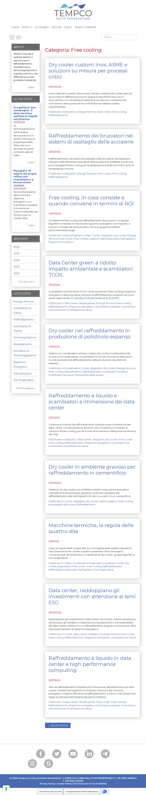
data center (71, 303)
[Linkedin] (89, 753)
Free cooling (119, 111)
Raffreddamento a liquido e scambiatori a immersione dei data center (92, 402)
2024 (16, 260)
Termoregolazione (24, 337)
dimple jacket (87, 303)
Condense (109, 563)
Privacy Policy (47, 783)
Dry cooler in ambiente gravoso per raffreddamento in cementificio (92, 470)
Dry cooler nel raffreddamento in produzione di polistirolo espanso (90, 334)
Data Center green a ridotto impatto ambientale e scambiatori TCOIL (91, 269)
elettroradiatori (108, 501)
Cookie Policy (64, 783)
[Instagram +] (32, 763)
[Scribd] (48, 763)
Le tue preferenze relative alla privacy (81, 791)
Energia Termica (86, 111)
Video (68, 27)
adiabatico (70, 439)
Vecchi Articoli (58, 725)
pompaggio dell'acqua (62, 504)
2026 (16, 246)
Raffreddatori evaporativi (63, 569)
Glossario (42, 27)
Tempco (27, 27)
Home (15, 27)
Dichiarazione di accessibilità (90, 783)
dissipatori (70, 111)
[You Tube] (73, 753)
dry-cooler (120, 235)
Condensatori (72, 368)
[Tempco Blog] (73, 9)
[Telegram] (105, 753)
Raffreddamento (58, 115)
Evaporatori (64, 566)
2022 (16, 273)
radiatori (94, 238)
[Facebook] (40, 753)
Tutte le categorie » (25, 388)
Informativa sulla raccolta (50, 791)
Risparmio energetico (61, 241)
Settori (56, 27)
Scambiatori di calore (79, 309)
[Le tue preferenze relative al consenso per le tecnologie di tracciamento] (6, 788)
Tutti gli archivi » (26, 281)
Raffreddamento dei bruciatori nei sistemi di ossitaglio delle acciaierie (91, 139)
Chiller (87, 235)
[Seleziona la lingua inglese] (18, 37)
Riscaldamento (22, 344)
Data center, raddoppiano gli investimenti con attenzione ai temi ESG (92, 596)
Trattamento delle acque (89, 375)
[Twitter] (56, 753)
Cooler (96, 235)
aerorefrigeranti (73, 235)
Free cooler (104, 111)
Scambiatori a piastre (107, 306)
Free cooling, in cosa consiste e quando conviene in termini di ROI (91, 200)
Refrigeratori (128, 238)
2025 (16, 253)
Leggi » (31, 87)
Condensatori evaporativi (87, 563)
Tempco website (85, 27)
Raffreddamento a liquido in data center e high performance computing (90, 664)
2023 (16, 266)
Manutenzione (72, 371)
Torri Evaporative (103, 569)
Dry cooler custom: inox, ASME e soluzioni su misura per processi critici (88, 71)
